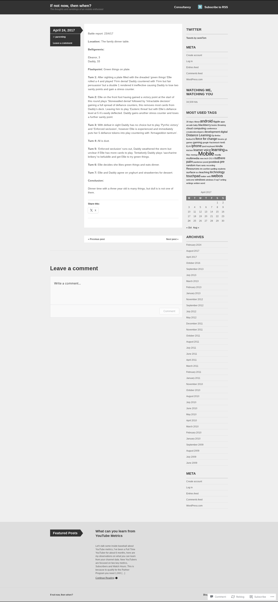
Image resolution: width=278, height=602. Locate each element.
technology (217, 172)
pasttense (198, 162)
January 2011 (193, 378)
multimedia (192, 158)
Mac (188, 155)
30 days (190, 122)
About (197, 122)
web (209, 176)
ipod (204, 146)
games (189, 142)
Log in (189, 61)
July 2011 (191, 348)
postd (205, 162)
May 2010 (191, 414)
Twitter (193, 29)
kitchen (189, 150)
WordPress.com (194, 79)
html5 (222, 142)
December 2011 (194, 323)
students (222, 169)
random (191, 165)
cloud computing (196, 128)
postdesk (214, 161)
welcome (190, 180)
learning (218, 150)
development (212, 131)
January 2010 (193, 438)
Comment (169, 311)
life (226, 150)
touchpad (193, 176)
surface (190, 172)
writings (189, 183)
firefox (218, 135)
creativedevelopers (195, 132)
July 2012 (191, 311)
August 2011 (192, 341)
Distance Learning (198, 135)
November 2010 (194, 384)
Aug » (196, 227)
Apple (216, 121)
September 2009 (194, 444)
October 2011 (193, 335)
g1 (226, 139)
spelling (213, 169)
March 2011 (192, 366)
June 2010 (191, 408)
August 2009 (192, 450)
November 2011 (194, 329)
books (214, 125)
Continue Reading (105, 578)
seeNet (206, 169)
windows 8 (210, 180)
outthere (219, 158)
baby (195, 125)
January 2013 (193, 293)
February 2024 (193, 245)
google (206, 142)
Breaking (222, 125)
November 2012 (194, 299)
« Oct (189, 227)
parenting (60, 37)
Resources (192, 168)
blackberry (204, 125)
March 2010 (192, 426)
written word (199, 183)
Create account (194, 55)
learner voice (202, 150)
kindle (219, 146)
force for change (206, 138)
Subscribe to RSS (216, 7)
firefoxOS (190, 139)
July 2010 (191, 402)
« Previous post (96, 239)
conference (212, 128)
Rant (198, 165)
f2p (212, 135)
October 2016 (193, 263)
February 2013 (193, 287)
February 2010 (193, 432)
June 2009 (191, 463)
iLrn (188, 146)
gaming (197, 142)
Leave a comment (62, 43)
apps (223, 122)
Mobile (206, 153)
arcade (189, 125)
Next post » (172, 239)
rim (201, 169)
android (206, 121)
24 (189, 221)
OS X (211, 158)
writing (223, 180)
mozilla (218, 155)
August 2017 (192, 251)
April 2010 (191, 420)
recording (210, 165)
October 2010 (193, 390)
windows (200, 179)
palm (189, 161)
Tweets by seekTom (196, 38)
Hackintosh (214, 142)
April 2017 (191, 257)
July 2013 (191, 275)
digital (224, 131)
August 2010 (192, 396)
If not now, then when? (70, 6)
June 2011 (191, 354)
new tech (204, 158)
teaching (204, 172)
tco (197, 172)
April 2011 (191, 360)
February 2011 (193, 372)
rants (203, 165)
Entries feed (192, 67)
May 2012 (191, 317)
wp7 (218, 180)
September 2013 (194, 269)
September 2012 (194, 305)
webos (217, 176)
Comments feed (194, 73)
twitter (203, 176)
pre (222, 161)
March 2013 (192, 281)
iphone (196, 146)
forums (221, 139)
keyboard (211, 146)
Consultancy (182, 7)
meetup (194, 155)
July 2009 (191, 457)
